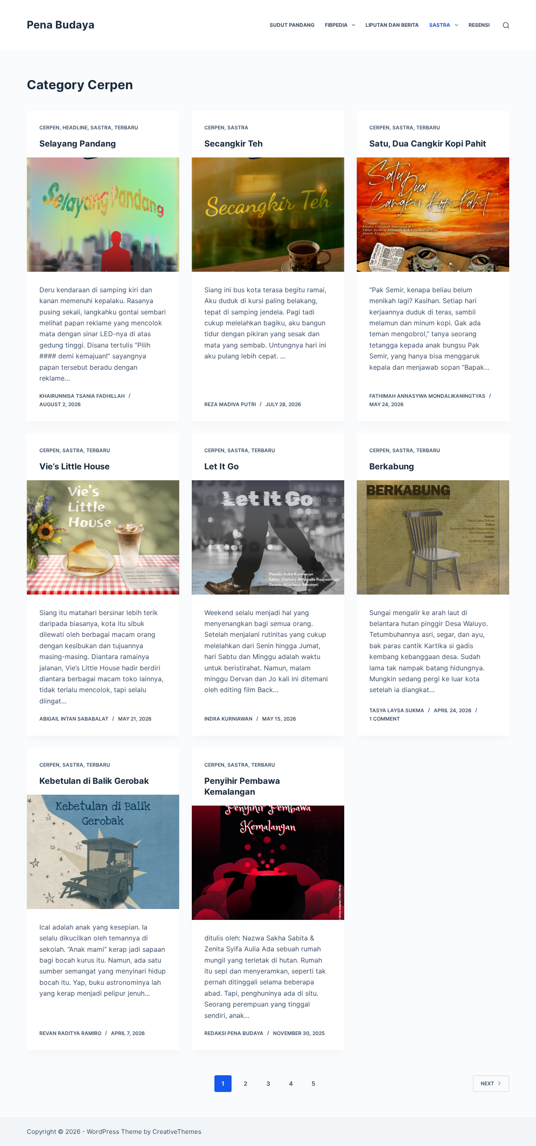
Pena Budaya (61, 24)
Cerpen (49, 127)
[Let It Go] (268, 537)
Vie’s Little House (74, 466)
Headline (75, 127)
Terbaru (126, 127)
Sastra (439, 25)
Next (487, 1083)
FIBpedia (336, 25)
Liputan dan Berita (392, 25)
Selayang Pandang (77, 144)
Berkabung (391, 466)
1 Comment (384, 719)
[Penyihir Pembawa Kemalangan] (268, 863)
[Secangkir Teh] (268, 214)
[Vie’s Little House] (103, 537)
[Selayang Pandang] (103, 214)
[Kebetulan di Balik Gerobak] (103, 852)
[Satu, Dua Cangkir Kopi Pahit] (433, 214)
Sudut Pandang (292, 25)
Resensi (479, 25)
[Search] (506, 25)
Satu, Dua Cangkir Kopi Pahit (427, 144)
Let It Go (221, 466)
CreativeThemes (176, 1132)
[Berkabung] (433, 537)
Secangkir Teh (233, 144)
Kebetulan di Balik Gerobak (95, 781)
